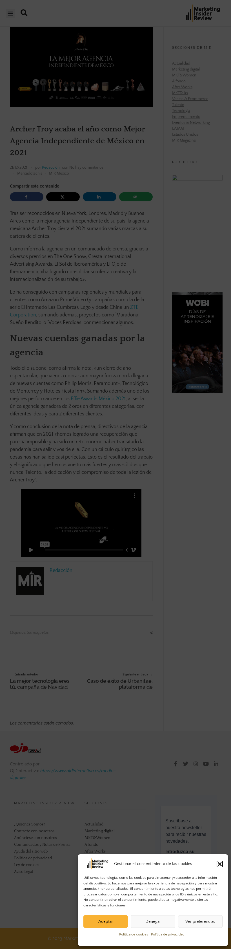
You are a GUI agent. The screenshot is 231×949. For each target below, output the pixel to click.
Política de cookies (133, 934)
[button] (220, 864)
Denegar (153, 921)
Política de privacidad (167, 934)
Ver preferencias (200, 921)
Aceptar (105, 921)
